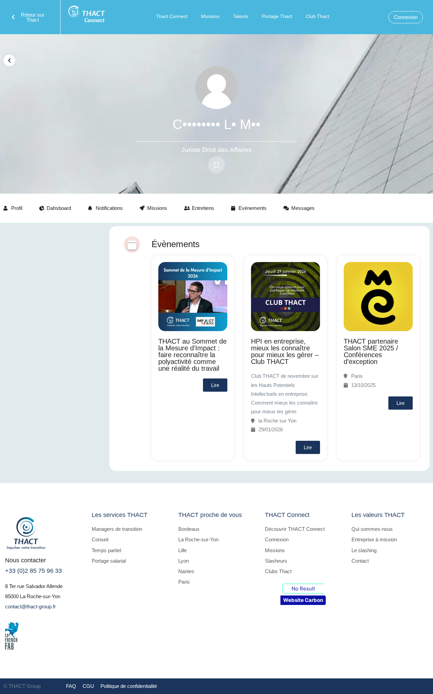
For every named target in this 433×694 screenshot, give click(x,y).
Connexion (405, 17)
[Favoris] (216, 164)
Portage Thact (277, 16)
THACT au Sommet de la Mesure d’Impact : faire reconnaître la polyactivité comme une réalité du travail (192, 355)
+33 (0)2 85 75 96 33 (33, 570)
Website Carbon (303, 600)
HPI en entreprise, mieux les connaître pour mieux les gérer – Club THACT (285, 351)
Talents (240, 16)
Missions (210, 16)
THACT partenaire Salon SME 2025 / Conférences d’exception (371, 351)
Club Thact (317, 16)
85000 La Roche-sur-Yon (32, 596)
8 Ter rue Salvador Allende (34, 586)
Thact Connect (171, 16)
